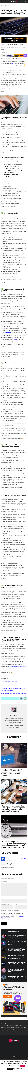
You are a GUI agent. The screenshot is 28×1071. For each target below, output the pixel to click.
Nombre (3, 898)
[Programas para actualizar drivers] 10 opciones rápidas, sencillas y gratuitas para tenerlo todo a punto (13, 809)
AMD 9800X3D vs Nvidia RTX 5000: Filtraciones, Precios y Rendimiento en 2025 (16, 957)
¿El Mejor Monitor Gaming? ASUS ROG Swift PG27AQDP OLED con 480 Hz (17, 943)
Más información (17, 1068)
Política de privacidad (15, 919)
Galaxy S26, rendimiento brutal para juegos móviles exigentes (16, 936)
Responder (24, 858)
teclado (12, 63)
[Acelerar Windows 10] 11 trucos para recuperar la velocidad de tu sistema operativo (11, 773)
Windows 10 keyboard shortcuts (9, 681)
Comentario (4, 881)
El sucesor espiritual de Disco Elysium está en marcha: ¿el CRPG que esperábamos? (16, 970)
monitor (15, 339)
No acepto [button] (10, 1068)
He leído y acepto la (11, 919)
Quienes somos (14, 1051)
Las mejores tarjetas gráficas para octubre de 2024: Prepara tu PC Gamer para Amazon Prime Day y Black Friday (16, 950)
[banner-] (14, 42)
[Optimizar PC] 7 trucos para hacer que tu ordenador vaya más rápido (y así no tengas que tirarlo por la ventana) (13, 844)
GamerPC (14, 715)
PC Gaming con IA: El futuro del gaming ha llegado (16, 977)
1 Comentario (10, 8)
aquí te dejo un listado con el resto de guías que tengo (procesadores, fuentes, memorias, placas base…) (13, 668)
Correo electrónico (5, 904)
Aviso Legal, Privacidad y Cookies (14, 1048)
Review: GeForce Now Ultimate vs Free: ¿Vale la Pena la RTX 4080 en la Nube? (16, 964)
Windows (3, 8)
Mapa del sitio (14, 1046)
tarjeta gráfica (7, 332)
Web (16, 904)
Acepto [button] (22, 1065)
